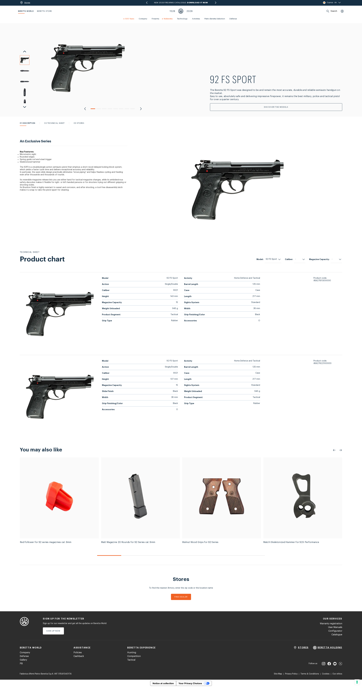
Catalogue (336, 634)
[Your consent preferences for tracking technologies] (357, 682)
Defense (24, 656)
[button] (93, 108)
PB (21, 663)
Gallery (23, 660)
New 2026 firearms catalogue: (181, 3)
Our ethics (337, 674)
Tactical (131, 660)
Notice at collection (163, 683)
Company (25, 652)
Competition (134, 656)
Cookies (325, 674)
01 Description (27, 123)
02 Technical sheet (54, 123)
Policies (78, 652)
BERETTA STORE (44, 11)
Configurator (335, 631)
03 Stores (79, 123)
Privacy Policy (291, 674)
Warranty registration (331, 623)
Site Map (278, 674)
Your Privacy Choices (190, 683)
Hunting (131, 652)
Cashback (79, 656)
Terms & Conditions (309, 674)
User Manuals (335, 627)
